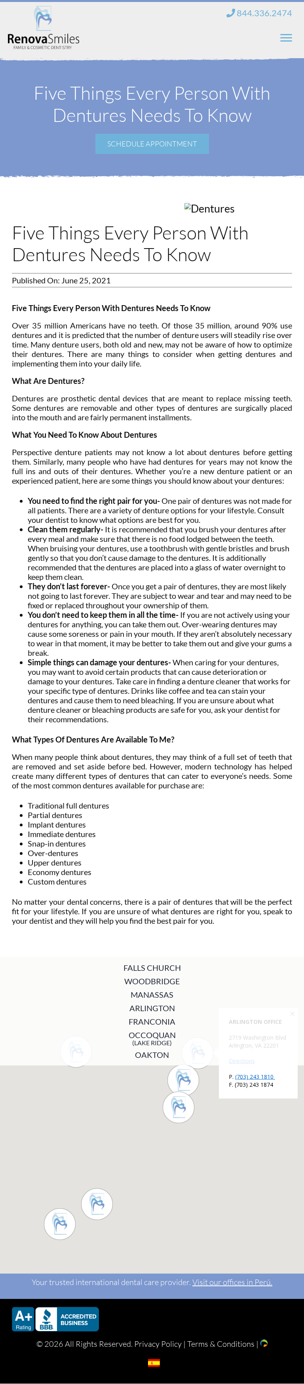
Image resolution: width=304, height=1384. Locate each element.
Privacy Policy (158, 1344)
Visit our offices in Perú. (232, 1282)
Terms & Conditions (221, 1344)
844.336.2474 (263, 13)
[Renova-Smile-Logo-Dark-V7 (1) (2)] (43, 11)
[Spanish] (154, 1363)
